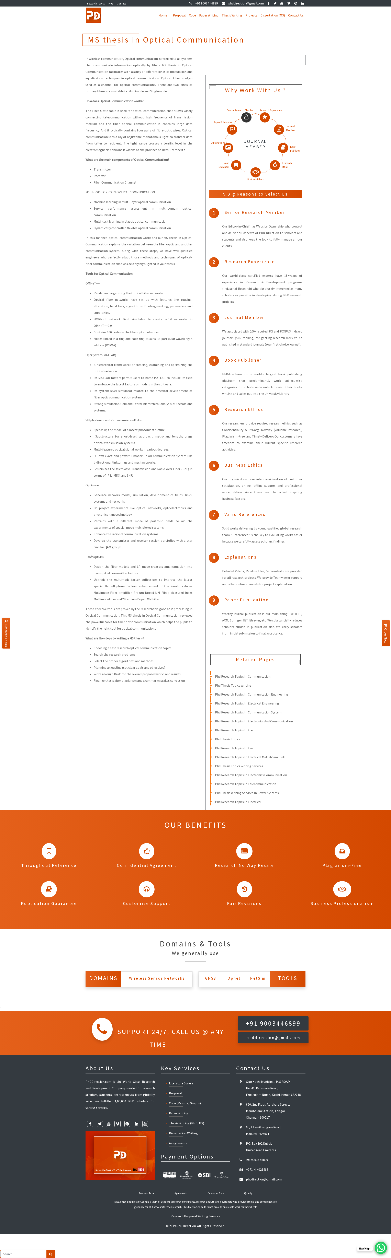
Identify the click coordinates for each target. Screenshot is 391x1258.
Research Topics (96, 3)
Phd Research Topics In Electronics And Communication (254, 721)
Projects (251, 15)
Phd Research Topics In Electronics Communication (251, 775)
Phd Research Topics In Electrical (238, 802)
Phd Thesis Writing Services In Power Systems (247, 793)
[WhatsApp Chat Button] (381, 1248)
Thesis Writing (232, 15)
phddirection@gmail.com (246, 3)
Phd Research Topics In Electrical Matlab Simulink (250, 757)
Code (192, 15)
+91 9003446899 (273, 1023)
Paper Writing (209, 15)
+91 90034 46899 (206, 3)
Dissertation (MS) (272, 15)
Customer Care (216, 1193)
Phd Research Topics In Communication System (248, 712)
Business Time (146, 1193)
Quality (248, 1193)
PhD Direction (186, 1226)
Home (163, 15)
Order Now (386, 635)
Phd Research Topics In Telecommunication (245, 784)
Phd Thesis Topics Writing (233, 685)
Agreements (181, 1193)
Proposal (179, 15)
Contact (121, 3)
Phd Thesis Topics (227, 739)
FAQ (111, 3)
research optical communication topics (144, 648)
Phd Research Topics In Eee (234, 748)
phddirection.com (137, 1201)
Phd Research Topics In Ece (234, 730)
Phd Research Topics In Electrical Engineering (247, 703)
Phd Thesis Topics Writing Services (239, 766)
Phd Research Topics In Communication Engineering (251, 694)
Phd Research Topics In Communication (242, 676)
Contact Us (296, 15)
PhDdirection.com (193, 1207)
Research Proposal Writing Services (195, 1216)
